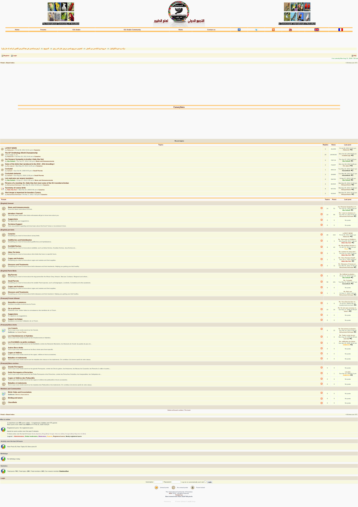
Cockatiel (9, 169)
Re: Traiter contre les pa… (347, 335)
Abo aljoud (10, 166)
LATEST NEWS (11, 148)
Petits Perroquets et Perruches (20, 372)
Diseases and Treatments (18, 265)
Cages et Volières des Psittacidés (21, 378)
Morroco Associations (22, 394)
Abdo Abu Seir (12, 189)
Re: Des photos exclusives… (348, 329)
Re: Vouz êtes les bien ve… (348, 302)
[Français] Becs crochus (9, 363)
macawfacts (346, 170)
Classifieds (12, 402)
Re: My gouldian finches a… (348, 245)
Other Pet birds (14, 252)
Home (17, 29)
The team (187, 410)
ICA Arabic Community (132, 29)
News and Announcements (45, 161)
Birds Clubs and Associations (20, 392)
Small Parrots (38, 170)
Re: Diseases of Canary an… (347, 264)
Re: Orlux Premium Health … (348, 258)
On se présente (14, 309)
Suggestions (13, 219)
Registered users (59, 436)
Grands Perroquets (15, 367)
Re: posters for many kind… (348, 251)
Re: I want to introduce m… (348, 213)
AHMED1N (346, 345)
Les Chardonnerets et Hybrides (20, 336)
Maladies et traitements (17, 358)
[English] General (6, 203)
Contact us (211, 29)
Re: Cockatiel (347, 280)
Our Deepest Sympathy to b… (347, 207)
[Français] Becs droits (8, 325)
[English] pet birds (7, 230)
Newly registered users (74, 436)
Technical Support (15, 224)
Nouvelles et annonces (17, 302)
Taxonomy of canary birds (15, 188)
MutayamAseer (346, 185)
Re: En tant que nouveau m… (347, 308)
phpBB (173, 501)
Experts (49, 436)
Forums (43, 29)
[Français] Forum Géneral (9, 298)
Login (3, 478)
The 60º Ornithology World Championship (21, 153)
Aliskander (10, 150)
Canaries (37, 150)
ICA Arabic (76, 29)
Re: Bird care (348, 291)
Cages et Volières (15, 353)
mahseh (9, 170)
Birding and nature (15, 398)
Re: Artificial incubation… (348, 274)
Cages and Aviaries (16, 258)
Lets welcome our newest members (19, 178)
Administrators (19, 436)
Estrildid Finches (14, 246)
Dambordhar (64, 471)
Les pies (347, 372)
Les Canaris (13, 328)
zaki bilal (346, 338)
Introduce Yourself (15, 214)
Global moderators (31, 436)
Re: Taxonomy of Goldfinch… (347, 239)
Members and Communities (10, 389)
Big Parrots (12, 275)
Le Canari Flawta (20, 332)
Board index (10, 62)
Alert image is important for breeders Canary (23, 193)
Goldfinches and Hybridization (20, 240)
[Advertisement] (179, 38)
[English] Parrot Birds (8, 271)
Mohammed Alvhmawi (14, 185)
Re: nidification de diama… (347, 341)
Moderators (42, 436)
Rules (181, 29)
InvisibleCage (346, 155)
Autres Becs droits (15, 348)
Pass (346, 249)
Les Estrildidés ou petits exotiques (21, 342)
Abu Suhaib (11, 161)
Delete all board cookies (175, 410)
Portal (3, 62)
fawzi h (346, 311)
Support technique (15, 319)
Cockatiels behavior (13, 174)
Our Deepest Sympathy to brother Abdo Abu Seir (24, 159)
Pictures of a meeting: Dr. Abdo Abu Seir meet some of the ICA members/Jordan (37, 183)
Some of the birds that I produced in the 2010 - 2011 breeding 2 (29, 164)
